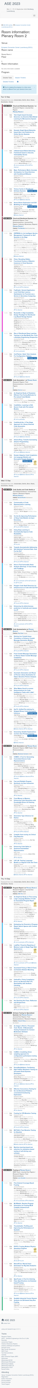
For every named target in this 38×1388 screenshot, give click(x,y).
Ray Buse (20, 633)
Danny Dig (21, 664)
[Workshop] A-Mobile (7, 1364)
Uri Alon (31, 867)
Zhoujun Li (25, 649)
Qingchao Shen (18, 1219)
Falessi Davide (18, 613)
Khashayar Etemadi (19, 931)
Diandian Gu (32, 341)
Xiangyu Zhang (18, 208)
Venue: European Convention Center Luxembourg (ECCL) (17, 1375)
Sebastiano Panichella (20, 1165)
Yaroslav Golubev (28, 663)
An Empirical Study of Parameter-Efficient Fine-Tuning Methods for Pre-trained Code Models (25, 395)
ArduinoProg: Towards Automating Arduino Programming (25, 441)
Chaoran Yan (32, 647)
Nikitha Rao (17, 866)
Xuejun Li (24, 247)
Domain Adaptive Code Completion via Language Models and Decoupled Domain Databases (25, 457)
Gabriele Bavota (24, 558)
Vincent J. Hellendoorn (28, 871)
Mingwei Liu (17, 429)
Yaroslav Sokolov (18, 661)
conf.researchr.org (10, 1329)
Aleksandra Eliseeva (19, 659)
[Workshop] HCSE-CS (7, 1365)
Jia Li (15, 412)
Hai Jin (21, 1106)
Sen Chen (31, 210)
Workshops (4, 1358)
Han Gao (16, 722)
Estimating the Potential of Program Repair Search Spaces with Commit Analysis (26, 926)
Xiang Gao (34, 975)
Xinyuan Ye (33, 806)
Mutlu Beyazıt (26, 1139)
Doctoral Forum (5, 1347)
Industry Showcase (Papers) (28, 224)
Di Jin (31, 1235)
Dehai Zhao (30, 807)
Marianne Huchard (23, 754)
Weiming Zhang (28, 725)
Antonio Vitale (17, 537)
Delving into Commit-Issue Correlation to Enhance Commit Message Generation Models (24, 638)
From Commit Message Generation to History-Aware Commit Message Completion (25, 656)
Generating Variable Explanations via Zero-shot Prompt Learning (25, 733)
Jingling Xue (25, 683)
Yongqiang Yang (18, 283)
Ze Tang (16, 464)
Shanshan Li (23, 366)
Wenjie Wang (28, 912)
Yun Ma (30, 346)
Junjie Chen (31, 523)
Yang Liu (27, 911)
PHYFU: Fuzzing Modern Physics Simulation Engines (25, 1247)
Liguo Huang (28, 471)
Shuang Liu (30, 1216)
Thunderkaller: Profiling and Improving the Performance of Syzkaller (24, 1228)
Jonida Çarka (23, 617)
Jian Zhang (28, 909)
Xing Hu (33, 414)
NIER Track (28, 748)
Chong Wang (17, 735)
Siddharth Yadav (24, 935)
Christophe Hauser (32, 1197)
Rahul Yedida (17, 572)
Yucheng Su (25, 211)
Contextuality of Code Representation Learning (22, 503)
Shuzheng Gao (18, 694)
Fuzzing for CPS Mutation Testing (25, 1113)
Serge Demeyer (33, 1140)
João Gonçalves (21, 593)
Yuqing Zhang (30, 916)
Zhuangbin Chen (21, 181)
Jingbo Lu (16, 678)
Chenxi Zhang (31, 137)
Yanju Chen (17, 787)
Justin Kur (16, 1305)
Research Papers (18, 108)
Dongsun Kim (29, 959)
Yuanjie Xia (17, 1059)
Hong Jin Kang (26, 572)
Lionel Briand (23, 1123)
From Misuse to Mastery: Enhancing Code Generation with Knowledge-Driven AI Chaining (25, 800)
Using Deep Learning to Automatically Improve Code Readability (23, 532)
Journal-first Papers (19, 1017)
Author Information (6, 1379)
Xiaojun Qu (20, 146)
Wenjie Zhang (17, 989)
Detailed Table (7, 78)
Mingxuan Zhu (17, 840)
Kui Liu (20, 390)
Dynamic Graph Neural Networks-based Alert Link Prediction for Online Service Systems (25, 132)
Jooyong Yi (17, 957)
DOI (28, 165)
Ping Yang (25, 1105)
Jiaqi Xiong (17, 715)
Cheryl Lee (17, 177)
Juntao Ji (16, 320)
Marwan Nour (23, 1192)
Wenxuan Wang (24, 699)
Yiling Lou (24, 431)
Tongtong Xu (17, 471)
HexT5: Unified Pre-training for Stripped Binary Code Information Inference (25, 711)
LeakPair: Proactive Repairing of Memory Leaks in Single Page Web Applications (25, 947)
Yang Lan (16, 1233)
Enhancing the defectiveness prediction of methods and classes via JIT (25, 608)
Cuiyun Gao (23, 697)
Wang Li (22, 373)
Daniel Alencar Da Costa (24, 620)
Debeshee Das (18, 764)
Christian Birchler (18, 1156)
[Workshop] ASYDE (7, 1360)
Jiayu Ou (24, 143)
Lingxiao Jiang (18, 450)
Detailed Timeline (8, 82)
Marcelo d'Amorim (18, 1288)
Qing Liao (25, 371)
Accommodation (6, 1380)
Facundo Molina (18, 1286)
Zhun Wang (22, 1237)
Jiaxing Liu (17, 400)
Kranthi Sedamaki (32, 769)
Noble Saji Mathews (23, 766)
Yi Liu (29, 304)
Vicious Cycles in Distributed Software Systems (23, 190)
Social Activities (6, 1382)
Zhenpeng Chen (26, 301)
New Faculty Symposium (8, 1349)
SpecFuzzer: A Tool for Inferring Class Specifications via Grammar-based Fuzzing (25, 1281)
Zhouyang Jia (27, 368)
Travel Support (5, 1384)
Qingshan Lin (19, 328)
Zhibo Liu (28, 1253)
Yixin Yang (29, 1101)
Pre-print (17, 199)
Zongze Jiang (17, 1098)
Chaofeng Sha (32, 400)
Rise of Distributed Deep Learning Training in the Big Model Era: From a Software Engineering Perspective (26, 335)
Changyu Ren (22, 645)
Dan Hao (32, 840)
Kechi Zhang (26, 416)
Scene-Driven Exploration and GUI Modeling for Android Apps (25, 203)
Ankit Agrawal (26, 1080)
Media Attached (25, 199)
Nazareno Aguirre (23, 1290)
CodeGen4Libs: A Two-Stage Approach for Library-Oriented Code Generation (24, 424)
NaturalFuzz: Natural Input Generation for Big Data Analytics (25, 1265)
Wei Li (32, 146)
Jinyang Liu (17, 266)
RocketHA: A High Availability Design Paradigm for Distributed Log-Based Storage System (24, 315)
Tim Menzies (21, 228)
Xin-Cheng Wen (21, 696)
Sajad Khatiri (22, 1158)
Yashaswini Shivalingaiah (20, 1078)
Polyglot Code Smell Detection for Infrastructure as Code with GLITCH (26, 586)
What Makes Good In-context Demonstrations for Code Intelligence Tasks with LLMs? (24, 690)
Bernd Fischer (22, 497)
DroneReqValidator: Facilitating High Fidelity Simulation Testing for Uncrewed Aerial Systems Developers (25, 1070)
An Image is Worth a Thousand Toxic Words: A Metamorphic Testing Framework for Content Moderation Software (24, 1029)
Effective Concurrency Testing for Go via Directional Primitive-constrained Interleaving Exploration (25, 1092)
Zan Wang (21, 1217)
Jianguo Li (22, 125)
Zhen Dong (25, 139)
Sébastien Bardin (29, 1195)
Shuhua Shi (17, 647)
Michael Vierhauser (26, 161)
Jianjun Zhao (31, 854)
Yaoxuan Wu (33, 1269)
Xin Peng (33, 141)
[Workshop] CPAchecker (8, 1362)
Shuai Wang (17, 1257)
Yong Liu (16, 994)
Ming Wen (24, 1100)
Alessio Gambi (32, 1161)
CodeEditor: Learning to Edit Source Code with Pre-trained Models (23, 407)
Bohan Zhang (17, 1077)
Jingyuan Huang (21, 1037)
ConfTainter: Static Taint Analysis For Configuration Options (25, 355)
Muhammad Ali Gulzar (27, 1272)
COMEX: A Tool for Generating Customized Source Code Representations (24, 759)
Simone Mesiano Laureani (21, 615)
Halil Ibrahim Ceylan (19, 1135)
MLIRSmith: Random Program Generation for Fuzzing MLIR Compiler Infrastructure (23, 1205)
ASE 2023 (5, 25)
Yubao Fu (16, 323)
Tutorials (3, 1355)
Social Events (5, 1369)
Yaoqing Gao (23, 682)
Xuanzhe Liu (17, 299)
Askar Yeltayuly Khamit (25, 954)
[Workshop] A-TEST (7, 1367)
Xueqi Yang (34, 573)
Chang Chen (28, 1040)
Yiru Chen (16, 137)
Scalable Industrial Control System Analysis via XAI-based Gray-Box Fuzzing (25, 1300)
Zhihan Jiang (17, 268)
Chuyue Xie (22, 1214)
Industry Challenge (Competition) (10, 1345)
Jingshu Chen (32, 1305)
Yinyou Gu (16, 325)
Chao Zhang (26, 1242)
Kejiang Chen (29, 718)
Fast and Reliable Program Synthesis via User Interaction (24, 782)
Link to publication (20, 165)
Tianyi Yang (17, 179)
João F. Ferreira (31, 596)
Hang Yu (33, 124)
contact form (6, 1323)
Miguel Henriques (28, 594)
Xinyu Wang (17, 790)
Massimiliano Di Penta (24, 556)
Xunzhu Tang (32, 642)
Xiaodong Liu (17, 364)
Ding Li (23, 303)
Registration (4, 1377)
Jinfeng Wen (32, 299)
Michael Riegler (18, 158)
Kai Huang (16, 904)
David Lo (19, 575)
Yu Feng (32, 792)
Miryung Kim (20, 1270)
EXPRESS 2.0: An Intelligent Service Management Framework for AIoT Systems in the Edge (26, 235)
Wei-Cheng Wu (18, 1188)
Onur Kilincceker (18, 1137)
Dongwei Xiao (17, 1252)
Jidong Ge (21, 466)
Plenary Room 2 (18, 112)
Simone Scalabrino (19, 540)
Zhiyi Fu (24, 417)
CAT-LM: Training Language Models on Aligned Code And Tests (25, 861)
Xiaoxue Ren (17, 806)
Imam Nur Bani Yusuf (19, 445)
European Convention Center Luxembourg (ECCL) (17, 47)
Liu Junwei (25, 739)
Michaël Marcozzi (24, 1193)
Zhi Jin (20, 414)
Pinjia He (27, 1043)
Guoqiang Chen (22, 716)
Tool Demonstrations (20, 221)
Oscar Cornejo (24, 1120)
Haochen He (32, 361)
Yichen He (28, 643)
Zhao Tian (16, 523)
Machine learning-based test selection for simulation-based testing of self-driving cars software (24, 1150)
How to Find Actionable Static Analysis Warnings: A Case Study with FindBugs (25, 566)
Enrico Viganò (24, 1118)
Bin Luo (25, 472)
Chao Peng (34, 1103)
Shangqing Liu (23, 467)
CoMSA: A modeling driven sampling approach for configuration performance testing (25, 1054)
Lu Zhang (22, 995)
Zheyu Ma (32, 1240)
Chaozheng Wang (22, 823)
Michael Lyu (25, 184)
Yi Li (15, 508)
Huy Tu (35, 572)
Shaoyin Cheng (21, 723)
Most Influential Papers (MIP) (9, 1356)
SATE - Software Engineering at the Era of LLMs (15, 1338)
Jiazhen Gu (20, 270)
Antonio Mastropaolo (19, 554)
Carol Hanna (17, 1006)
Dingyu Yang (20, 141)
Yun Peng (16, 821)
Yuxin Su (33, 182)
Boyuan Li (16, 213)
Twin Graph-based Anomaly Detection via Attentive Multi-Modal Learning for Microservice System (25, 117)
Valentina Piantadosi (19, 539)
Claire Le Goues (26, 869)
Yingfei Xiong (25, 992)
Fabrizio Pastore (24, 1122)
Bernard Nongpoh (21, 1190)
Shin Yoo (20, 894)
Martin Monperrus (21, 938)
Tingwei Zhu (22, 469)
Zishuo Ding (34, 1059)
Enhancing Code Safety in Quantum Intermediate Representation (22, 848)
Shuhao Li (32, 914)
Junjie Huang (20, 271)
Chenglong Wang (22, 788)
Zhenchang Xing (26, 809)
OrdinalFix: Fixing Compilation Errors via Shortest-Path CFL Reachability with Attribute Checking (24, 982)
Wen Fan (33, 194)
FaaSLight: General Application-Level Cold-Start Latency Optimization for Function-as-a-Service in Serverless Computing (24, 293)
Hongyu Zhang (25, 701)
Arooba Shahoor (18, 952)
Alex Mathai (26, 767)
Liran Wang (17, 642)
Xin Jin (27, 308)
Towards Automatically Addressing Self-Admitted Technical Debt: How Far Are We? (25, 549)
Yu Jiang (31, 370)
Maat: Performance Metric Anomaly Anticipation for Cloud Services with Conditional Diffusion (25, 172)
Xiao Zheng (33, 125)
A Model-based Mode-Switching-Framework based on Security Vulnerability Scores (25, 153)
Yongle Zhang (17, 198)
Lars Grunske (22, 1178)
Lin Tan (24, 196)
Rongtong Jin (17, 322)
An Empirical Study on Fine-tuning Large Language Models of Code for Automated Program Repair (25, 899)
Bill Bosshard (31, 1160)
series (10, 25)
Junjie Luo (16, 854)
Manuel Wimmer (23, 163)
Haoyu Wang (22, 306)
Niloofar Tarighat (24, 933)
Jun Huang (17, 122)
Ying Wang (31, 433)
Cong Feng (34, 275)
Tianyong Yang (33, 429)
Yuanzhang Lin (18, 973)
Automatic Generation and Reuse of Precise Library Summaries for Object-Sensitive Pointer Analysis (25, 675)
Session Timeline (20, 78)
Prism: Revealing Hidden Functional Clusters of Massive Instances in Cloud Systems (24, 261)
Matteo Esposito (22, 618)
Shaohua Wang (18, 509)
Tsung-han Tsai (18, 327)
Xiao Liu (29, 242)
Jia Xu (15, 240)
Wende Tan (17, 1240)
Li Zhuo (16, 414)
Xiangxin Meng (23, 907)
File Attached (25, 287)
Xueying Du (17, 433)
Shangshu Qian (18, 194)
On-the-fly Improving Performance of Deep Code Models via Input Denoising (25, 518)
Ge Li (26, 412)
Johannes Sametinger (20, 160)
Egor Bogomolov (32, 661)
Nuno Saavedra (18, 591)
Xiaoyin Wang (22, 1021)
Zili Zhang (16, 346)
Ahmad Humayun (18, 1269)
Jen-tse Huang (23, 1038)
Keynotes (4, 1340)
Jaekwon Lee (17, 1116)
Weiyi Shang (27, 1061)
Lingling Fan (17, 210)
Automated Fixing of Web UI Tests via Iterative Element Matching (25, 969)
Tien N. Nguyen (24, 511)
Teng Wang (17, 359)
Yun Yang (24, 252)
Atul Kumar (30, 773)
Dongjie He (17, 680)
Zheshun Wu (28, 144)
